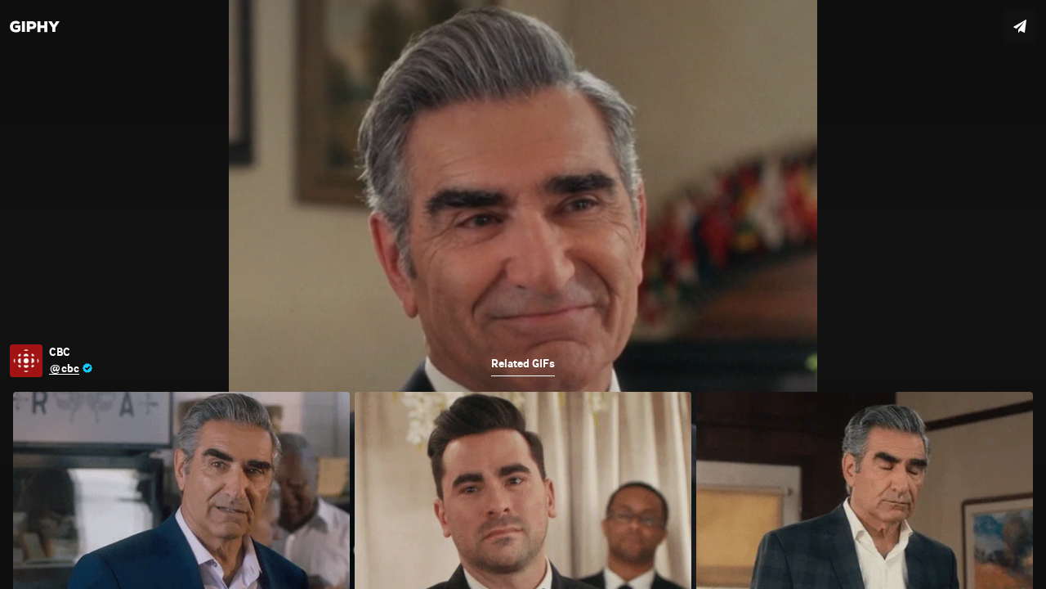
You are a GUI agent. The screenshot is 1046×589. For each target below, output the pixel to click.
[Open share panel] (1020, 26)
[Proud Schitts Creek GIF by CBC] (523, 294)
